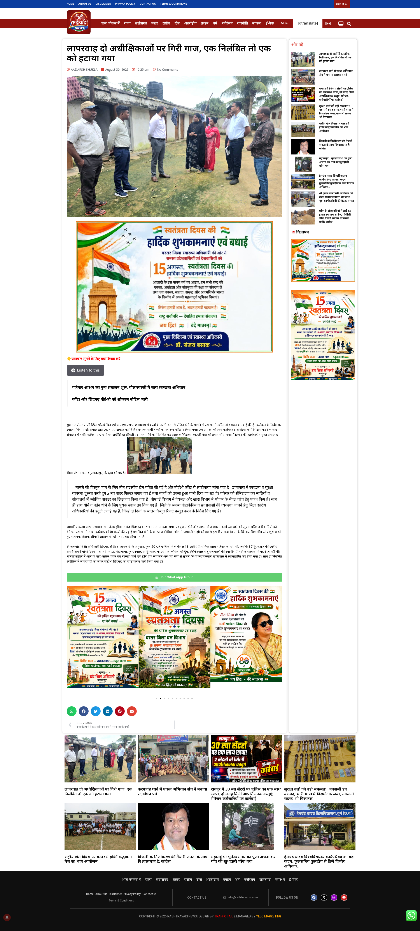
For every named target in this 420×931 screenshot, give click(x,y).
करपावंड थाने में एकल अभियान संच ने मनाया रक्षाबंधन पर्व (336, 73)
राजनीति (242, 23)
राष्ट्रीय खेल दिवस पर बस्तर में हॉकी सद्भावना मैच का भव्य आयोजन (334, 127)
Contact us (148, 3)
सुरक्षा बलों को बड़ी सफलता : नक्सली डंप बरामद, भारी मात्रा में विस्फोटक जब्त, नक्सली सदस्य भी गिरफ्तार (336, 111)
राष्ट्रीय (166, 23)
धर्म (215, 23)
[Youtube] (344, 897)
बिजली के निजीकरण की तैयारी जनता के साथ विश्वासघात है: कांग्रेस (335, 144)
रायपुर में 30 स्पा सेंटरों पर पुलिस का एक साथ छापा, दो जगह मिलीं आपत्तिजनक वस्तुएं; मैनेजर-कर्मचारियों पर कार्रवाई (336, 94)
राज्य (127, 23)
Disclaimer (103, 3)
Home (70, 3)
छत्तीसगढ (141, 23)
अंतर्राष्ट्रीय (190, 23)
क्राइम (204, 23)
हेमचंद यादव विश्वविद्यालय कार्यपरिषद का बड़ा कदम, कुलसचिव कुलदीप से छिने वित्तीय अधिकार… (336, 181)
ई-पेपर (270, 23)
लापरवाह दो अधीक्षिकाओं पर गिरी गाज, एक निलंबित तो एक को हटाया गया (335, 57)
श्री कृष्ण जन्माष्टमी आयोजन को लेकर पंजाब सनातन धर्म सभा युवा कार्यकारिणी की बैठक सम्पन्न (336, 197)
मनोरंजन (227, 23)
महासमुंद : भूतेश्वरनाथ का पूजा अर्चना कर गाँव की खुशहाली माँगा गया (335, 162)
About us (84, 3)
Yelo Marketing (268, 916)
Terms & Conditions (173, 3)
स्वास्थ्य (256, 23)
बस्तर (154, 23)
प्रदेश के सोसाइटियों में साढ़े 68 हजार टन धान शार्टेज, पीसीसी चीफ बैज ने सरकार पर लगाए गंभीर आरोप (335, 216)
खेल (177, 23)
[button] (349, 23)
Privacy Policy (125, 3)
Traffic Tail (223, 916)
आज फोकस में (110, 23)
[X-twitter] (324, 897)
